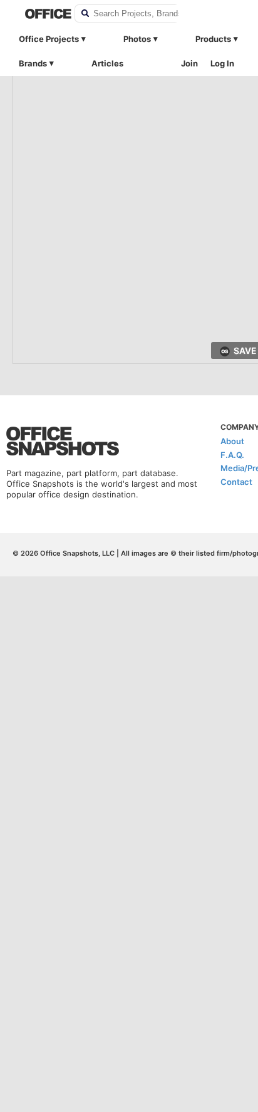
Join (189, 63)
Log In (222, 63)
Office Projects (49, 39)
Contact (236, 482)
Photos (137, 39)
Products (213, 39)
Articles (107, 63)
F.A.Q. (232, 455)
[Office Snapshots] (42, 14)
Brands (33, 63)
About (232, 441)
